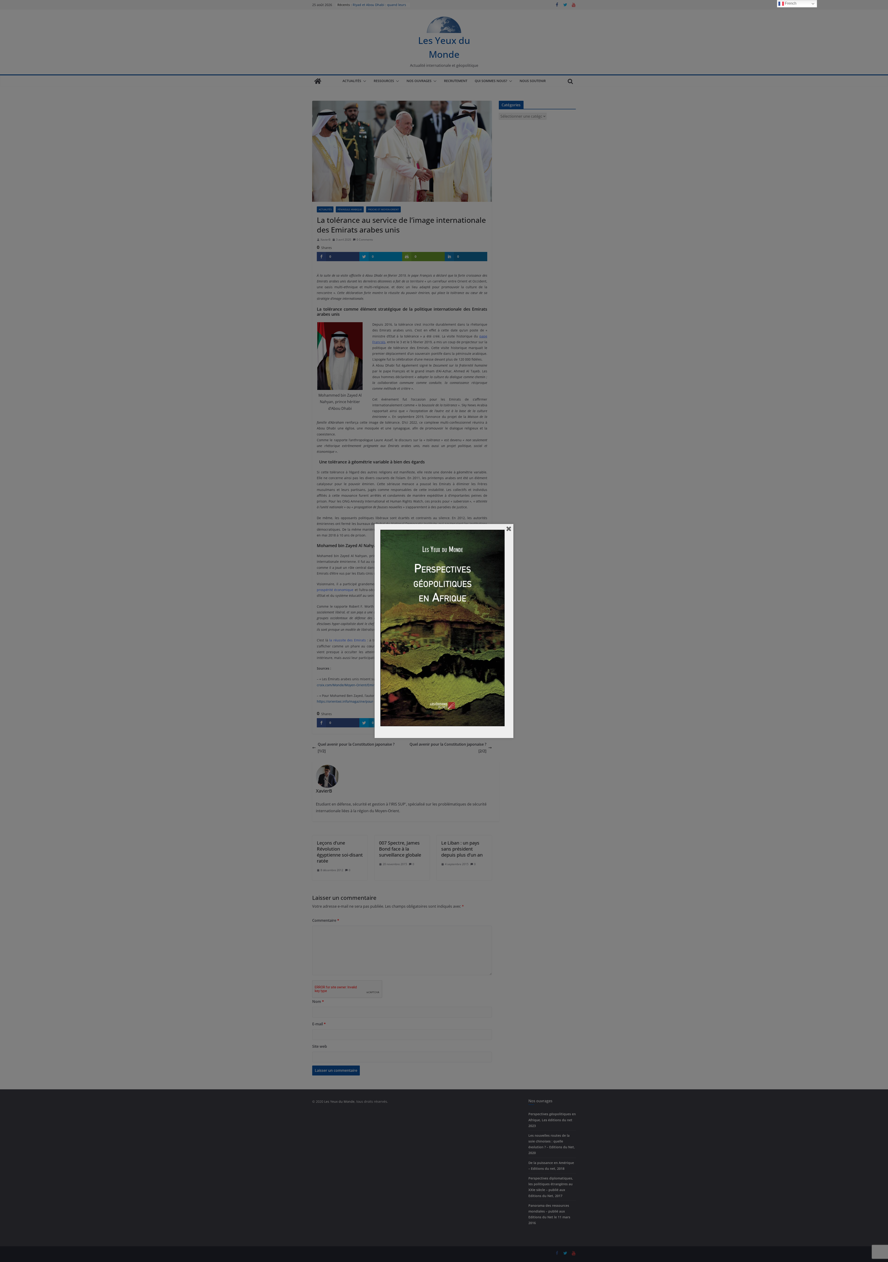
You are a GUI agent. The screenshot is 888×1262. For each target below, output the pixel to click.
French (790, 3)
